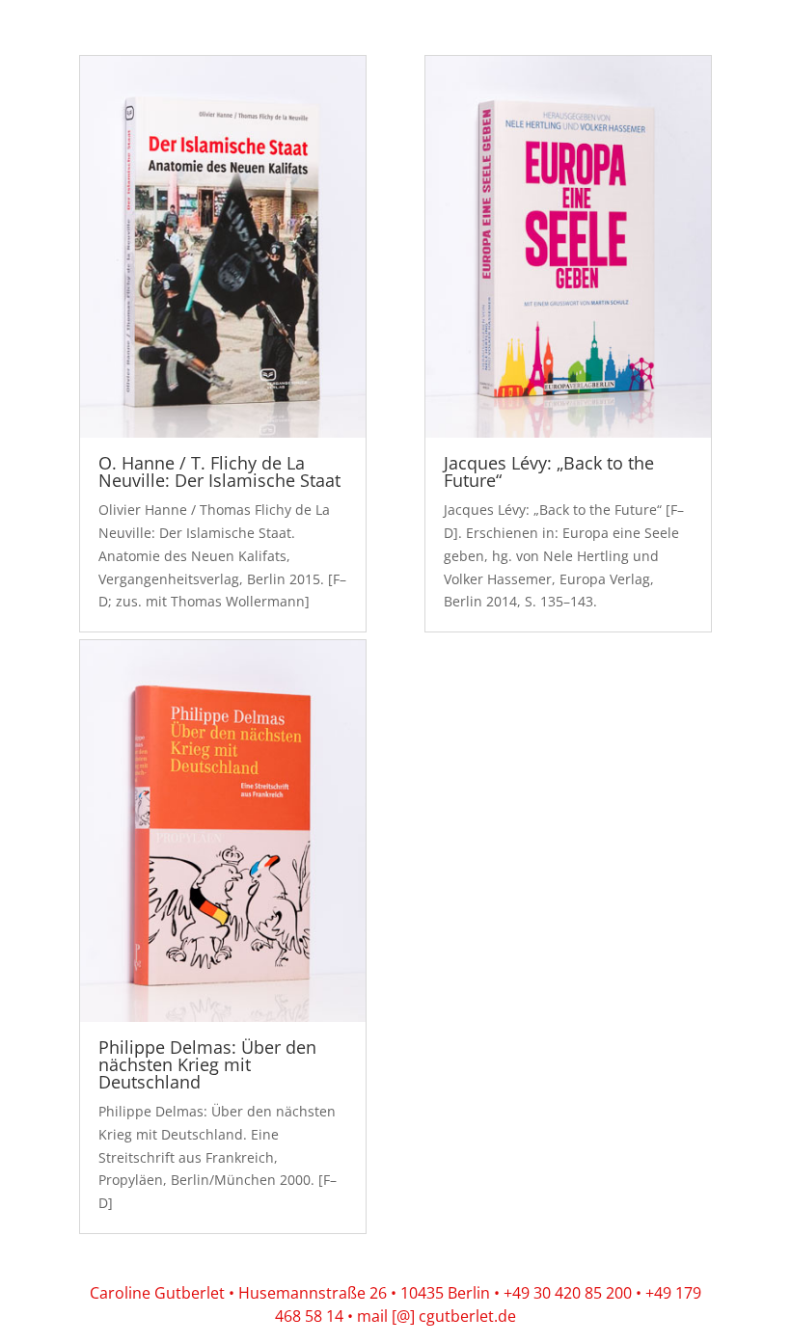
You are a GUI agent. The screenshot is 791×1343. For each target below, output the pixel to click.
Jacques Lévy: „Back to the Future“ (549, 471)
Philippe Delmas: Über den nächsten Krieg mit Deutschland (207, 1064)
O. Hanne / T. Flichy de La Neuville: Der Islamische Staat (219, 471)
